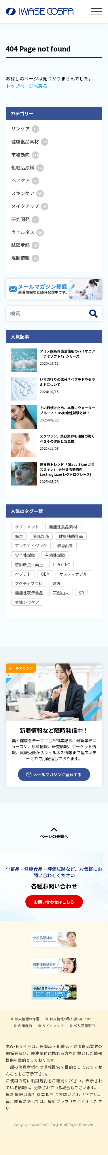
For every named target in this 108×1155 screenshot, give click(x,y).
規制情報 (24, 257)
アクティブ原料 (29, 583)
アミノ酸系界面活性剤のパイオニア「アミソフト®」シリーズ (67, 353)
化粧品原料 (27, 167)
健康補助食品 (71, 536)
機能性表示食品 (29, 593)
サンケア (24, 128)
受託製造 (41, 536)
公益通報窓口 (84, 1025)
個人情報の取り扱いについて (72, 1018)
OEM (45, 574)
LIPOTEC (61, 564)
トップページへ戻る (26, 85)
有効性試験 (55, 555)
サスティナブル (73, 574)
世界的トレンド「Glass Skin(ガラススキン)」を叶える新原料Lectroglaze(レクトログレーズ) (67, 469)
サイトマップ (53, 1025)
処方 (56, 583)
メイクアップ (29, 206)
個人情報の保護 (27, 1018)
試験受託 (24, 244)
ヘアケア (24, 180)
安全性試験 (25, 555)
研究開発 (24, 219)
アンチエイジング (31, 545)
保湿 (19, 536)
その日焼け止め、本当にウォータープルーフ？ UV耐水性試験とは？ (67, 410)
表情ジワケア (27, 602)
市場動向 (25, 154)
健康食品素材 (29, 141)
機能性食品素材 (63, 527)
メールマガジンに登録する (57, 774)
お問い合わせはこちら (54, 902)
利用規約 (25, 1025)
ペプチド (23, 574)
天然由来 (61, 593)
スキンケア (26, 193)
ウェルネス (26, 232)
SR (81, 593)
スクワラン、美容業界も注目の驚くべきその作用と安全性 (67, 438)
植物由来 (65, 545)
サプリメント (27, 527)
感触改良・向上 (29, 564)
